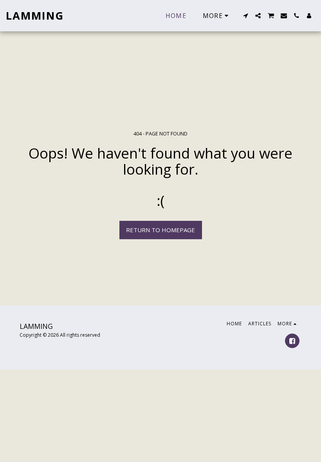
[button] (245, 16)
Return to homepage (160, 230)
